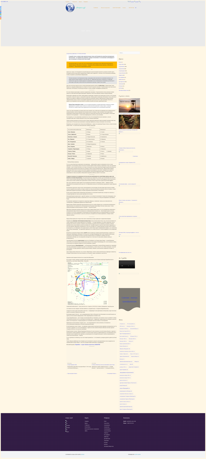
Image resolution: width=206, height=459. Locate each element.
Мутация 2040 (123, 341)
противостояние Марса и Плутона (128, 382)
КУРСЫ (120, 88)
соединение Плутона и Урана (126, 393)
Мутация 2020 (132, 338)
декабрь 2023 (123, 367)
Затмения (121, 83)
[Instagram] (0, 17)
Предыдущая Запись (71, 373)
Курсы (86, 423)
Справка (87, 421)
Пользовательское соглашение (92, 429)
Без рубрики (121, 77)
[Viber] (0, 11)
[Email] (0, 14)
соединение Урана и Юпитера (127, 399)
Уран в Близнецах (124, 356)
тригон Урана (123, 404)
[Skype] (0, 15)
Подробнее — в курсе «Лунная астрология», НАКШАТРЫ (87, 344)
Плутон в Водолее (125, 348)
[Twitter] (0, 8)
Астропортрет (122, 70)
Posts (120, 62)
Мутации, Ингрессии (123, 90)
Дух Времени (122, 81)
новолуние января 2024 (125, 377)
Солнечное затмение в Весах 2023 (127, 351)
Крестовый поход (124, 336)
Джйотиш (74, 53)
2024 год (122, 326)
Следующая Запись (112, 373)
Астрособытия (122, 73)
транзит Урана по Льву (125, 401)
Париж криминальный (125, 343)
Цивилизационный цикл (126, 361)
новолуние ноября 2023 (125, 375)
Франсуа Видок (135, 356)
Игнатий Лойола (134, 328)
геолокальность (123, 364)
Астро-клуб (80, 8)
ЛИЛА (86, 430)
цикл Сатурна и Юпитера (126, 409)
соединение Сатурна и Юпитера (127, 396)
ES (5, 1)
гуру (131, 364)
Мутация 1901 (133, 336)
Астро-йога (121, 64)
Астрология (69, 53)
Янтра (137, 361)
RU (135, 7)
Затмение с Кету (131, 326)
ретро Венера (123, 385)
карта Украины (124, 369)
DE (3, 1)
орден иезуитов (123, 380)
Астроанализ (122, 66)
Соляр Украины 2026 (72, 364)
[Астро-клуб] (70, 7)
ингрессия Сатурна (134, 367)
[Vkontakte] (0, 12)
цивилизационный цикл (126, 406)
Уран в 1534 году (134, 353)
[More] (0, 18)
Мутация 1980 (123, 338)
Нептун (131, 341)
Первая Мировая (124, 346)
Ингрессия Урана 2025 (125, 331)
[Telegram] (0, 9)
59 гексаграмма (131, 323)
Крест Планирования (125, 333)
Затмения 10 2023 (124, 328)
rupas (82, 454)
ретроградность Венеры (126, 391)
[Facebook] (0, 6)
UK (7, 1)
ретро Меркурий (125, 388)
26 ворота (122, 323)
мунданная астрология (126, 372)
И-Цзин (120, 86)
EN (1, 1)
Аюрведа (121, 75)
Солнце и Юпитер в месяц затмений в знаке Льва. (103, 364)
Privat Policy (87, 427)
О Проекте (87, 425)
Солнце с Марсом (124, 353)
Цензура (122, 359)
